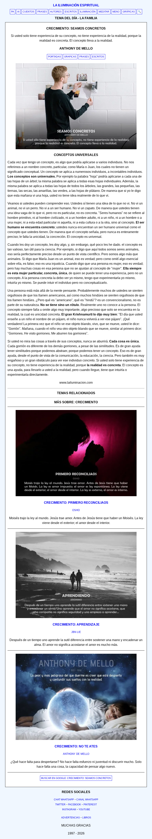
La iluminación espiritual (76, 5)
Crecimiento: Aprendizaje (76, 624)
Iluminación (88, 11)
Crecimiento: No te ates (76, 746)
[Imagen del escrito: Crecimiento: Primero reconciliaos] (76, 495)
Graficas (70, 56)
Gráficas (129, 11)
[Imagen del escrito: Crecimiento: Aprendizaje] (76, 617)
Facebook (74, 804)
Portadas (54, 56)
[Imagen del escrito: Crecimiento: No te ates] (76, 739)
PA (12, 11)
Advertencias (70, 817)
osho (76, 510)
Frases (42, 11)
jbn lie (76, 632)
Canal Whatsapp (87, 799)
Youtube (84, 809)
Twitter (60, 804)
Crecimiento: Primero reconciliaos (76, 502)
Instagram (69, 809)
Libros (86, 817)
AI (18, 11)
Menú (116, 11)
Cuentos (28, 11)
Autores (56, 11)
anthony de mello (76, 753)
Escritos (71, 11)
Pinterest (90, 804)
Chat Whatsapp (64, 799)
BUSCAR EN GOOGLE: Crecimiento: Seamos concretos (76, 778)
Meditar (104, 11)
